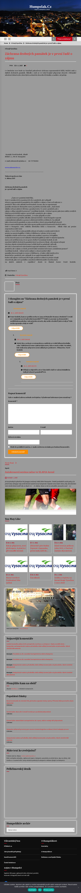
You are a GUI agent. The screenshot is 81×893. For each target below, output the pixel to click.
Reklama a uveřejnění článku (51, 857)
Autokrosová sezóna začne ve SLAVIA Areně (29, 472)
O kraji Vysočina (11, 48)
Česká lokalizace (10, 863)
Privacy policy (48, 890)
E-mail (42, 427)
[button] (54, 39)
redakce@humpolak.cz (28, 756)
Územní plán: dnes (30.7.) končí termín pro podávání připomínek (29, 712)
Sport (7, 468)
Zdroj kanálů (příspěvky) (12, 852)
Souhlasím (32, 890)
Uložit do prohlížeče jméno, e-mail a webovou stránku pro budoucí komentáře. (40, 447)
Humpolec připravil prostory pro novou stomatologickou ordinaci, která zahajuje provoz (38, 729)
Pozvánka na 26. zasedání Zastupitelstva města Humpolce (33, 654)
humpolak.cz (41, 7)
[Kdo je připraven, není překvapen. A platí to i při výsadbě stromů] (16, 532)
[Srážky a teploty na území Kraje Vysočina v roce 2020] (64, 564)
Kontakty (44, 846)
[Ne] (78, 887)
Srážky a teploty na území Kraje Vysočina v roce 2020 (64, 580)
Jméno (10, 427)
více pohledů (24, 628)
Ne (40, 890)
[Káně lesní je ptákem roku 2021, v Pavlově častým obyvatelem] (64, 532)
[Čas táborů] (40, 564)
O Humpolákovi (46, 852)
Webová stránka (14, 437)
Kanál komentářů (10, 857)
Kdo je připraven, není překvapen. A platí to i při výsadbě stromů (16, 548)
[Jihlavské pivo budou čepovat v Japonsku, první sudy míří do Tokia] (40, 532)
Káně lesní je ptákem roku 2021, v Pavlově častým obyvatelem (64, 548)
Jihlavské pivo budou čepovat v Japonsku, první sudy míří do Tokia (39, 548)
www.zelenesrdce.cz (12, 167)
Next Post (9, 463)
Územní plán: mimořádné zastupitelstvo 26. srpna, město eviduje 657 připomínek (35, 720)
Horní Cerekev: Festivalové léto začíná (13, 580)
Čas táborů (35, 578)
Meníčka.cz (14, 689)
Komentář (12, 401)
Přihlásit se (8, 846)
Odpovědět (15, 328)
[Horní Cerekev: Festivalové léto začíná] (16, 564)
